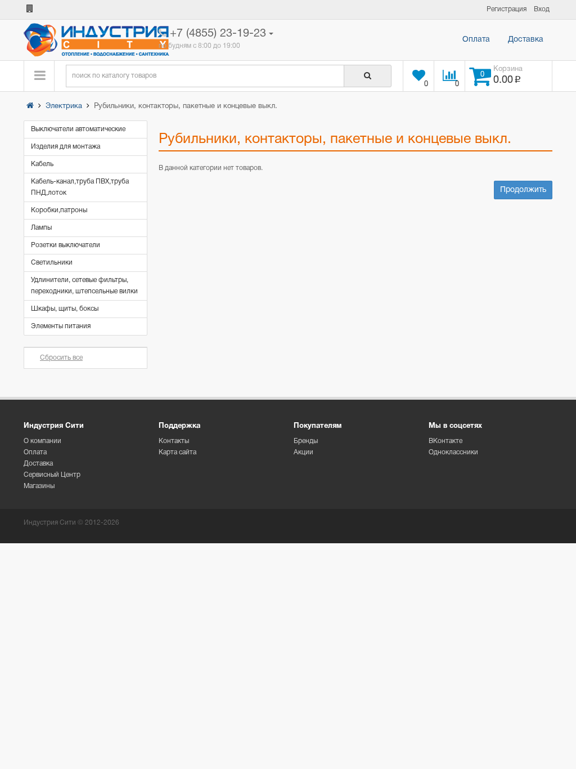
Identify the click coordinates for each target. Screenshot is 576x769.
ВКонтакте (445, 441)
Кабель (42, 164)
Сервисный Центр (52, 475)
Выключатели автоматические (78, 129)
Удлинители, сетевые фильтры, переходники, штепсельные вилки (84, 285)
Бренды (306, 441)
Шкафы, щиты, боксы (64, 309)
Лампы (41, 228)
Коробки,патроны (59, 210)
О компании (42, 441)
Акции (303, 452)
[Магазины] (29, 9)
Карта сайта (177, 452)
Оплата (476, 39)
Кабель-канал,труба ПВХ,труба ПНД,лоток (80, 187)
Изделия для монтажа (65, 147)
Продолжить (523, 190)
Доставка (525, 39)
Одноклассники (453, 452)
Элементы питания (61, 326)
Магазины (39, 486)
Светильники (52, 263)
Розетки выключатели (65, 245)
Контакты (174, 441)
